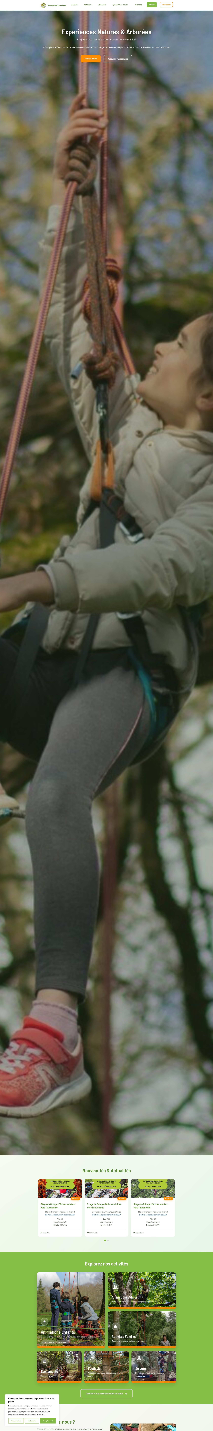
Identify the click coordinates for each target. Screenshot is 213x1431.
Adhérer (152, 5)
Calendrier (102, 4)
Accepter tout (48, 1421)
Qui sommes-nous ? (120, 4)
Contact (138, 4)
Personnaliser (16, 1421)
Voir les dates (90, 58)
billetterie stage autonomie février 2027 (106, 1215)
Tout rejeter (32, 1421)
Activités (87, 4)
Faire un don (166, 5)
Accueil (74, 4)
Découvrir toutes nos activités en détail (104, 1393)
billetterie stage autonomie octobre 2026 (60, 1215)
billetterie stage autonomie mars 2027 (153, 1215)
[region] (32, 1410)
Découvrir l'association (117, 58)
